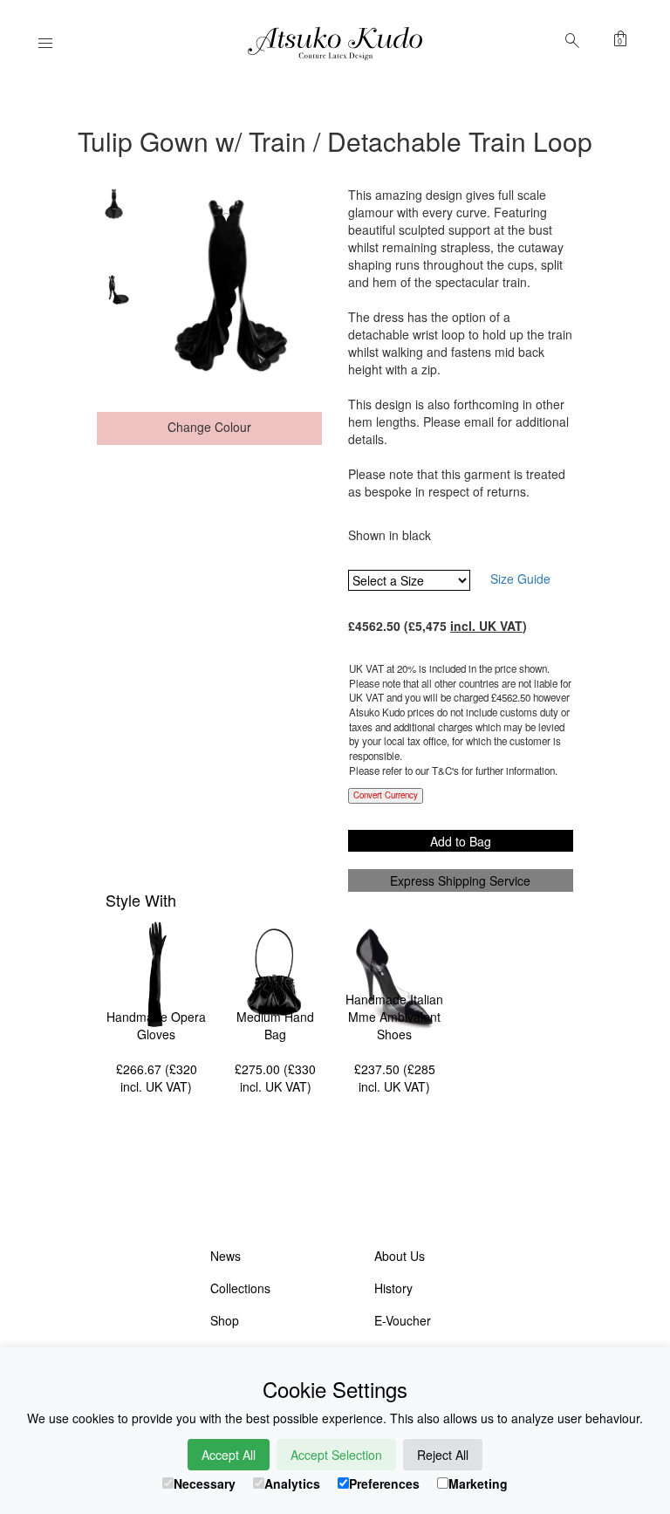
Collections (240, 1288)
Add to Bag (460, 841)
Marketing (478, 1483)
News (225, 1255)
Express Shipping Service (460, 880)
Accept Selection (336, 1454)
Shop (224, 1320)
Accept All (229, 1454)
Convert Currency (385, 795)
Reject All (442, 1454)
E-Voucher (402, 1320)
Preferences (384, 1483)
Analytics (292, 1483)
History (393, 1288)
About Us (399, 1255)
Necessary (205, 1483)
